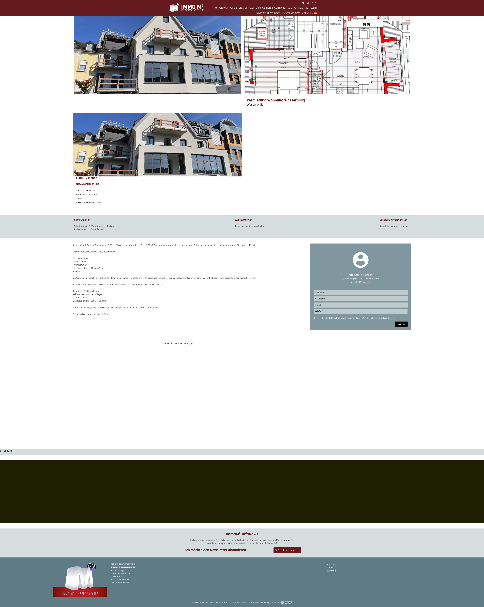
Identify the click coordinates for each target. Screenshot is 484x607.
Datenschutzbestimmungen (341, 318)
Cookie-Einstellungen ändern (265, 602)
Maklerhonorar (241, 602)
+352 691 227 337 (362, 282)
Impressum (226, 602)
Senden (401, 324)
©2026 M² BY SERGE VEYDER (205, 602)
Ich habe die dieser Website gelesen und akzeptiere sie (355, 318)
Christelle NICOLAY (360, 275)
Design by (288, 602)
